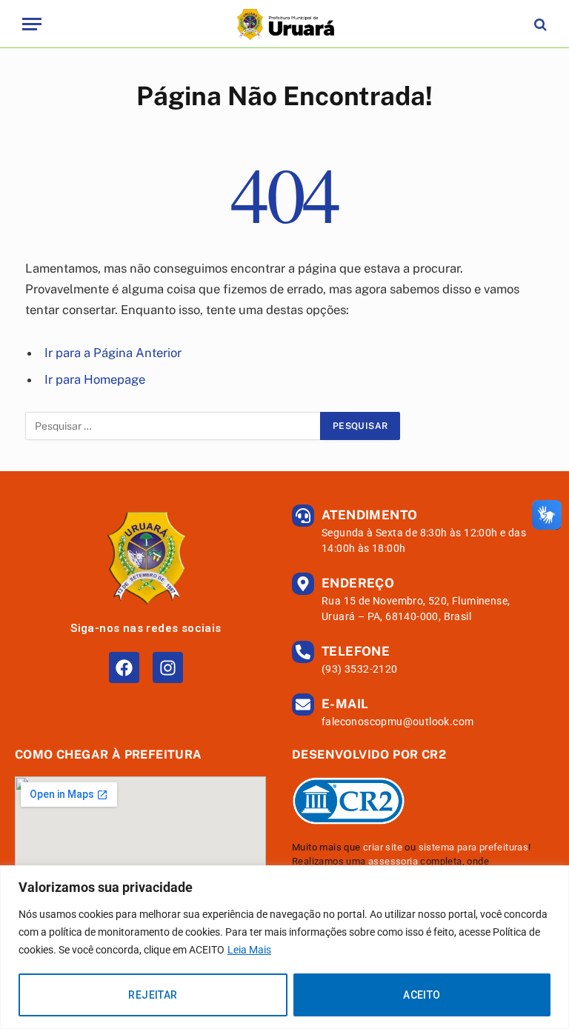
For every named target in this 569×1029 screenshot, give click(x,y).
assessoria (393, 861)
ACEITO (422, 995)
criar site (382, 847)
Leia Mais (249, 950)
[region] (284, 947)
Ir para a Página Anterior (113, 352)
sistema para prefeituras (474, 847)
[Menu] (31, 24)
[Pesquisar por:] (173, 426)
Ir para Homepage (94, 379)
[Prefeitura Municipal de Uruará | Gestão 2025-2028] (284, 24)
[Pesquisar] (539, 24)
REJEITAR (152, 995)
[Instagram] (168, 667)
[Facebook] (124, 667)
